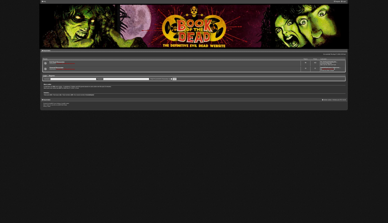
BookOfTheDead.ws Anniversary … (331, 67)
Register (52, 75)
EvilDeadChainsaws (69, 63)
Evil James (59, 63)
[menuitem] (44, 1)
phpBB (50, 103)
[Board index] (194, 25)
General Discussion (56, 67)
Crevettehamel (89, 95)
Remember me (166, 79)
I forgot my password (155, 79)
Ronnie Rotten (326, 63)
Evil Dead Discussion (57, 62)
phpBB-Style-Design (62, 104)
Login (45, 75)
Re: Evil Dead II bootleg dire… (329, 62)
